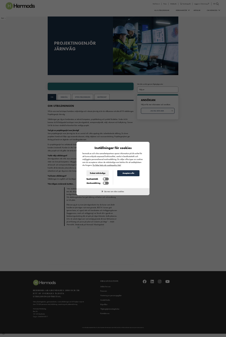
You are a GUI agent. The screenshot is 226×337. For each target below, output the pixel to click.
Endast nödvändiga (97, 173)
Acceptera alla (128, 173)
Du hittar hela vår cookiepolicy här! (107, 165)
